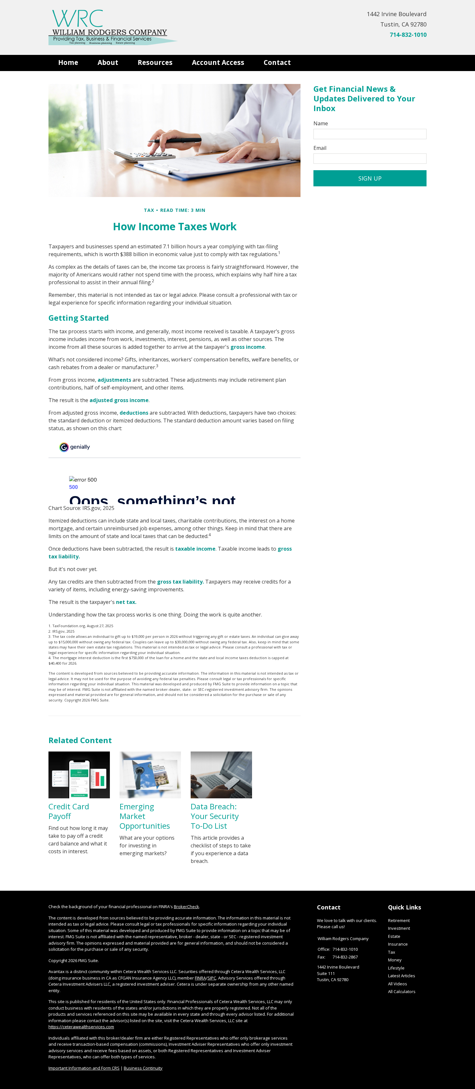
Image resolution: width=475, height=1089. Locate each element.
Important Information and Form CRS (84, 1068)
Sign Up (370, 178)
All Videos (397, 984)
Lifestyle (396, 968)
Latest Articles (401, 976)
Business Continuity (143, 1068)
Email (319, 147)
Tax (391, 952)
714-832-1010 (408, 34)
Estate (394, 936)
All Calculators (402, 991)
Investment (399, 928)
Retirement (399, 920)
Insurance (398, 944)
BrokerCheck (186, 906)
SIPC (211, 978)
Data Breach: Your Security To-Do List (215, 816)
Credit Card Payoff (68, 811)
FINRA (200, 978)
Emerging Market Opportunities (145, 816)
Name (320, 123)
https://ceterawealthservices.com (81, 1027)
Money (395, 960)
